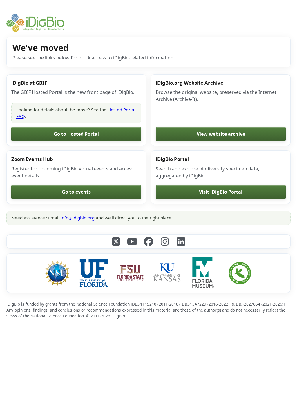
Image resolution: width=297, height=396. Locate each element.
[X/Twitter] (116, 241)
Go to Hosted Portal (76, 134)
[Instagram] (165, 241)
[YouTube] (132, 241)
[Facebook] (148, 241)
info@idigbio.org (78, 218)
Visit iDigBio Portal (220, 192)
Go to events (76, 192)
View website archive (221, 134)
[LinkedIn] (181, 241)
